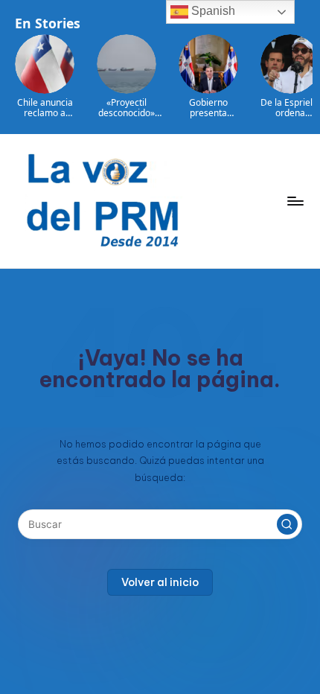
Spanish (211, 10)
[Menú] (294, 201)
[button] (287, 524)
